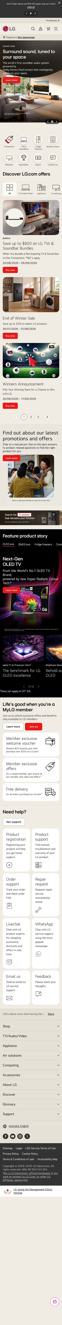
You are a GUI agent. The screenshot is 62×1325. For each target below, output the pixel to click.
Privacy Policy (11, 1153)
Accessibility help (47, 1159)
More (51, 1014)
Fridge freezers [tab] (43, 544)
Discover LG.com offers (26, 174)
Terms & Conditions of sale (18, 1159)
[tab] (10, 189)
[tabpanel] (31, 622)
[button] (33, 28)
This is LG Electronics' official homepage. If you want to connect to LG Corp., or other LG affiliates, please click (30, 1177)
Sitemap (7, 1148)
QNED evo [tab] (24, 544)
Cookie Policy (30, 1153)
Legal (19, 1148)
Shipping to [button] (20, 37)
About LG (10, 1085)
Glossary (9, 1104)
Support (8, 1114)
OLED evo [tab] (8, 544)
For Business (51, 20)
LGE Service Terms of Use (40, 1148)
